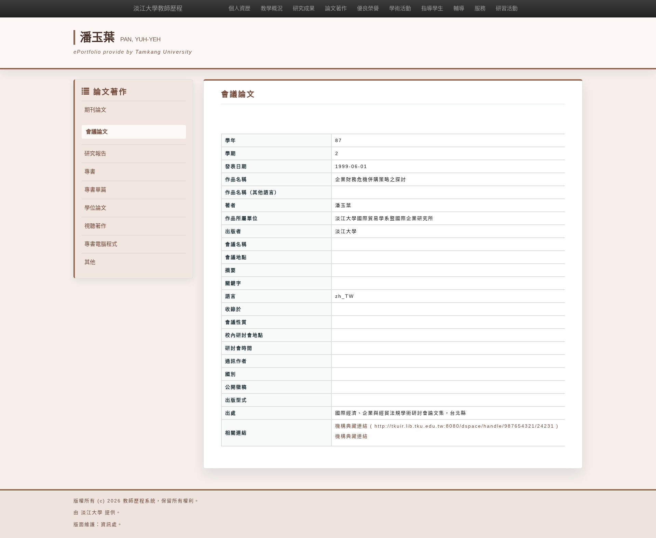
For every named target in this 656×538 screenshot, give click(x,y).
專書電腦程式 (100, 244)
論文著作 (336, 8)
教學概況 (272, 8)
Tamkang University (163, 52)
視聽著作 (95, 226)
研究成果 (304, 8)
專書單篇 (95, 190)
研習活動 (507, 8)
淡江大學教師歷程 (157, 8)
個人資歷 (239, 8)
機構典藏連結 (351, 436)
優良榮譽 (368, 8)
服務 (480, 8)
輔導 (458, 8)
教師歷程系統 (139, 500)
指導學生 (432, 8)
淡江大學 (92, 512)
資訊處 (109, 524)
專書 (89, 172)
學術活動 (400, 8)
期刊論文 (95, 110)
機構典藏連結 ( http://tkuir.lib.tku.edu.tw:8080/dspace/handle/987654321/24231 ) (447, 426)
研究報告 (95, 153)
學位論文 (95, 208)
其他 (89, 262)
